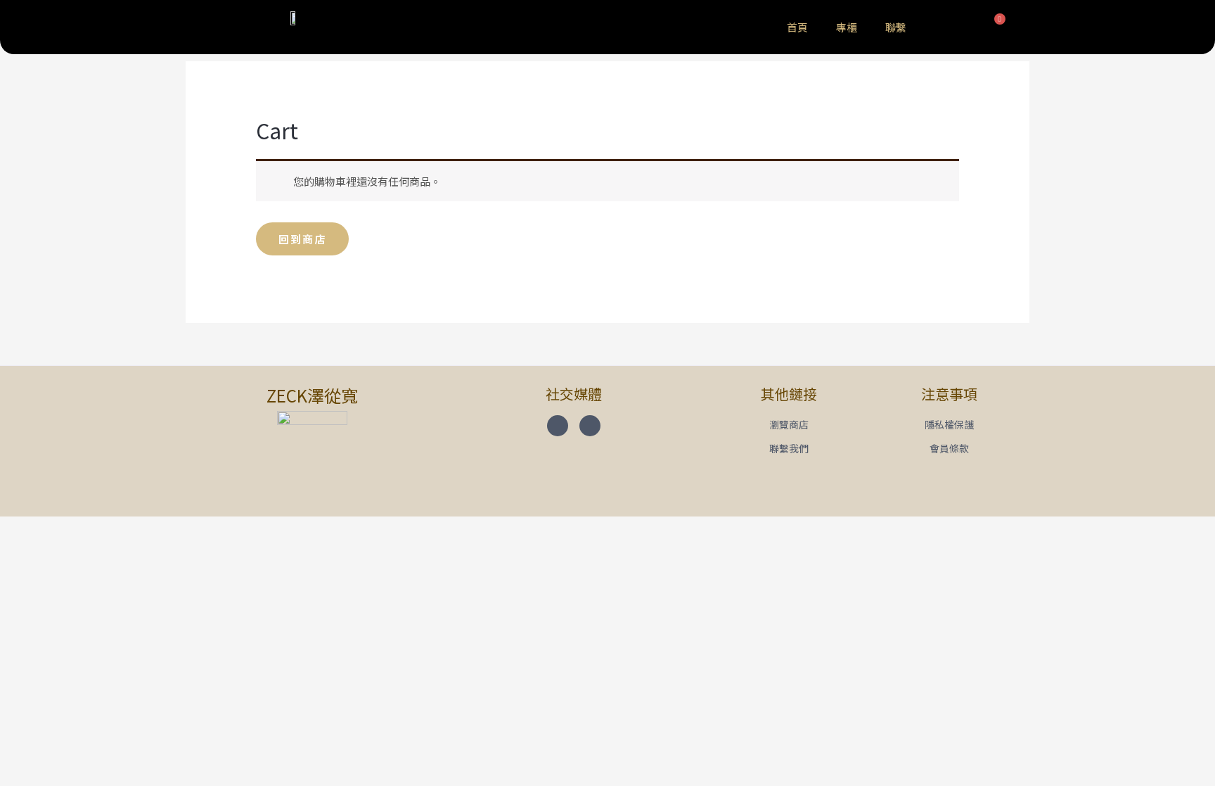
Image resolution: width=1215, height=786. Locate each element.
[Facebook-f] (557, 425)
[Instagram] (589, 425)
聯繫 (895, 27)
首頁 (797, 27)
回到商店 (302, 239)
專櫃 (846, 27)
